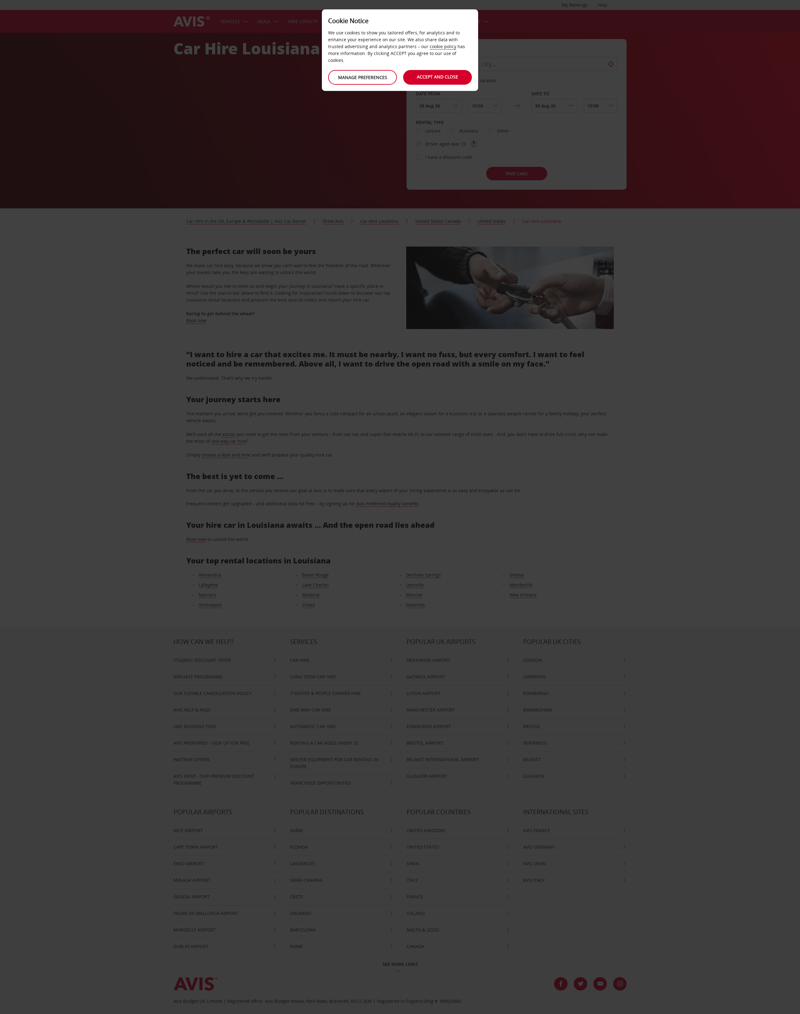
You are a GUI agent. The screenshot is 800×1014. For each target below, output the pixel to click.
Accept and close (437, 77)
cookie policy (443, 46)
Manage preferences (362, 77)
